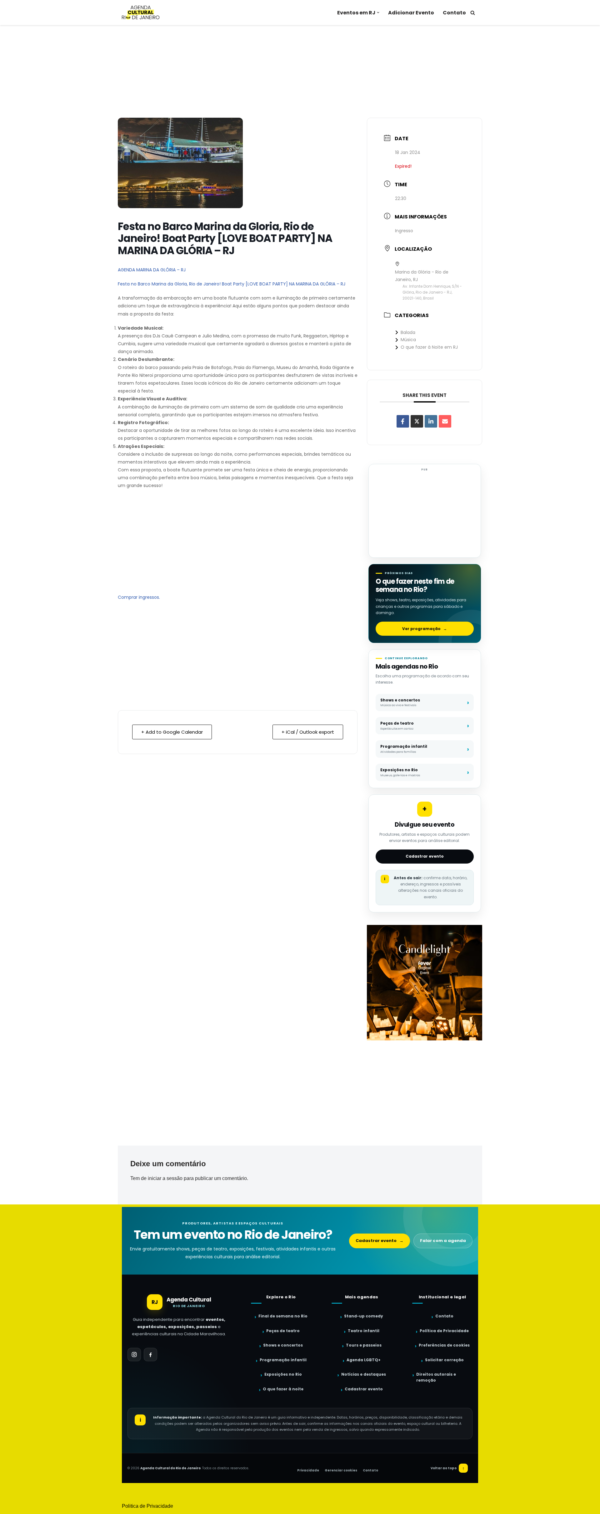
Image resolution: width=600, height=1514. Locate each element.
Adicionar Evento (411, 12)
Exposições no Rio (283, 1374)
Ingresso (404, 231)
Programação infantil (283, 1360)
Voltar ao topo (448, 1468)
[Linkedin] (431, 421)
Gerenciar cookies (341, 1470)
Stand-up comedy (363, 1316)
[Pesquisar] (472, 12)
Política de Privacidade (444, 1330)
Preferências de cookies (444, 1345)
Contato (454, 12)
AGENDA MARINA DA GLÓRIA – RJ (152, 270)
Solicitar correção (444, 1360)
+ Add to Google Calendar (172, 732)
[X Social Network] (417, 421)
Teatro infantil (363, 1330)
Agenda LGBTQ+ (364, 1360)
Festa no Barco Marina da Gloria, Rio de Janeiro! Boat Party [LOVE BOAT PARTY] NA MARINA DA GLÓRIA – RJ (231, 284)
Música (408, 339)
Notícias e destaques (363, 1374)
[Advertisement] (300, 71)
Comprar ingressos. (139, 597)
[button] (378, 12)
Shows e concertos (283, 1345)
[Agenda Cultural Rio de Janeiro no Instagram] (134, 1354)
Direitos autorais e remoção (436, 1377)
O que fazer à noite (283, 1389)
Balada (408, 332)
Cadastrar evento (425, 856)
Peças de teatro (283, 1330)
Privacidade (308, 1470)
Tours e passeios (364, 1345)
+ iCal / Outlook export (308, 732)
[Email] (445, 421)
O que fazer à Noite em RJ (429, 347)
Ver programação (424, 628)
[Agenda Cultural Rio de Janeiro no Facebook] (150, 1354)
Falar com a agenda (443, 1241)
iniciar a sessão (165, 1178)
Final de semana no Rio (283, 1316)
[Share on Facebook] (403, 421)
